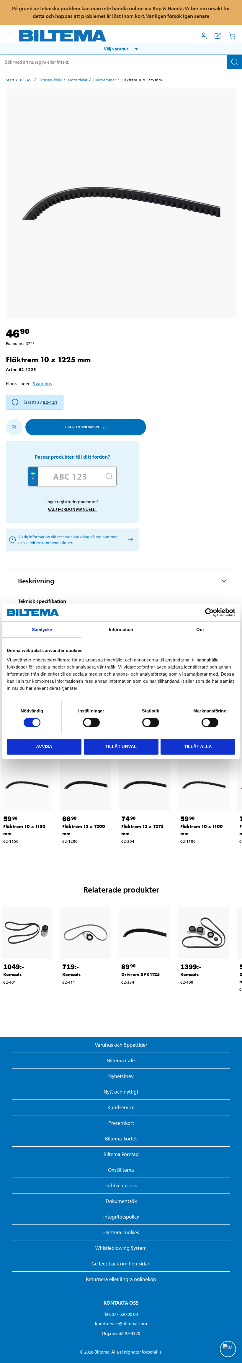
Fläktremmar (104, 80)
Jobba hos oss (121, 1185)
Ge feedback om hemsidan (121, 1263)
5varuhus (42, 383)
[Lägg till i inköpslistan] (14, 427)
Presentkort (121, 1123)
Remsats (12, 974)
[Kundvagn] (232, 36)
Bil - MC (26, 80)
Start (10, 80)
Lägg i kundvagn (82, 426)
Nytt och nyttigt (121, 1091)
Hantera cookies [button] (121, 1232)
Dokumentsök (121, 1201)
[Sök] (234, 62)
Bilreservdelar (50, 80)
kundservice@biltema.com (121, 1323)
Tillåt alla (198, 746)
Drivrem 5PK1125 (140, 974)
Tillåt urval (121, 746)
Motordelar (78, 80)
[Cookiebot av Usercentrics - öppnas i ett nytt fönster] (209, 612)
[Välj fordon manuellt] (129, 539)
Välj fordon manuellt (72, 509)
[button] (121, 49)
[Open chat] (228, 1349)
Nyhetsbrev (121, 1076)
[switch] (91, 722)
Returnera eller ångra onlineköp (121, 1279)
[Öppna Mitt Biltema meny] (204, 36)
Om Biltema (121, 1169)
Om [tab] (200, 629)
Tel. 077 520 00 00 (121, 1314)
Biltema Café (121, 1060)
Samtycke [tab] (42, 629)
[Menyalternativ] (9, 36)
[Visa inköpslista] (218, 36)
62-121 (50, 402)
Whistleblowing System (121, 1248)
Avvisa (44, 746)
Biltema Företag (121, 1154)
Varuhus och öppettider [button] (121, 1044)
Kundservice (121, 1107)
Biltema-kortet (121, 1138)
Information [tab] (121, 629)
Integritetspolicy (121, 1216)
